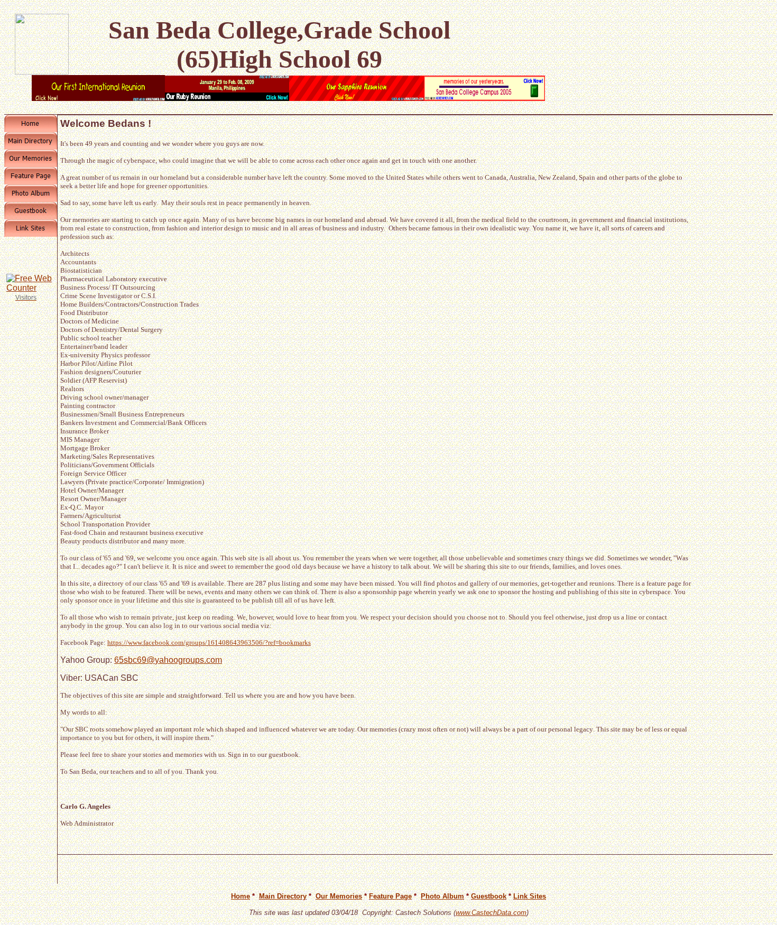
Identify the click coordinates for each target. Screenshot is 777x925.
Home (240, 896)
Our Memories (339, 896)
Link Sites (529, 896)
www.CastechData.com (491, 913)
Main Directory (283, 896)
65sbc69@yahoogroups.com (168, 659)
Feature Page (390, 896)
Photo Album (442, 896)
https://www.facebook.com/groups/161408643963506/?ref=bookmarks (209, 642)
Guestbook (488, 896)
